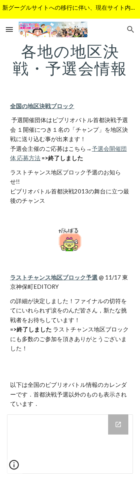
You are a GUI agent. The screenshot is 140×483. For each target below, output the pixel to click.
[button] (9, 29)
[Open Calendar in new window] (118, 424)
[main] (70, 60)
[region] (70, 9)
